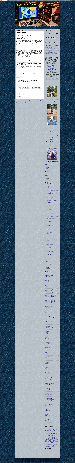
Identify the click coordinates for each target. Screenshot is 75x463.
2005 (47, 267)
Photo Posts (47, 366)
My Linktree (52, 68)
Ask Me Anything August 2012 (49, 296)
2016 (47, 170)
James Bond (47, 342)
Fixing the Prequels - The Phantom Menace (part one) (52, 193)
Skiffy (46, 382)
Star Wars (46, 388)
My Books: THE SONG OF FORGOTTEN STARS (51, 46)
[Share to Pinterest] (35, 73)
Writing (46, 420)
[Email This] (32, 73)
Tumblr (46, 409)
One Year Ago (49, 228)
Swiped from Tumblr (48, 394)
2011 (47, 176)
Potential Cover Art (48, 371)
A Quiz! (48, 238)
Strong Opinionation (48, 392)
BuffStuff (48, 226)
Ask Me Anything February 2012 (50, 300)
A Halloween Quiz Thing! (51, 187)
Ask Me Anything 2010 (48, 291)
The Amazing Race (48, 398)
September (48, 253)
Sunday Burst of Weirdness (51, 197)
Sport (46, 385)
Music (46, 349)
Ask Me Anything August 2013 (49, 297)
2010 (47, 178)
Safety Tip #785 (49, 245)
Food (46, 330)
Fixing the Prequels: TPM (49, 328)
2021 (47, 163)
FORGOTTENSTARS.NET (52, 66)
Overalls (46, 362)
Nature (46, 353)
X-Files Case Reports (48, 423)
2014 (47, 172)
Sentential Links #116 (50, 194)
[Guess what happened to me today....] (52, 433)
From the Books (47, 332)
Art (45, 285)
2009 (47, 179)
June (48, 257)
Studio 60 (46, 393)
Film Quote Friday (48, 325)
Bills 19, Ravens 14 (49, 209)
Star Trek (46, 387)
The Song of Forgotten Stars (49, 402)
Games (46, 333)
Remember (48, 222)
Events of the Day (47, 321)
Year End (46, 424)
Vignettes (46, 414)
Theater (46, 403)
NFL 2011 (46, 358)
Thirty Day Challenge (48, 404)
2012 (47, 175)
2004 (47, 268)
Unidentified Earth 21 (50, 215)
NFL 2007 (46, 354)
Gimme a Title (47, 337)
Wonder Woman (47, 418)
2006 (47, 265)
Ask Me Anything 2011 (48, 292)
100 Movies (47, 276)
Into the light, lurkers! (50, 205)
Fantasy (46, 322)
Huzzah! (48, 203)
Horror (46, 341)
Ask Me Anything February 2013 (50, 301)
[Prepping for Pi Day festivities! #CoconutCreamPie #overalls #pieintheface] (52, 430)
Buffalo (46, 308)
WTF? (46, 421)
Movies (46, 348)
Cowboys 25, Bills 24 (50, 232)
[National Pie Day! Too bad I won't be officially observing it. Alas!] (52, 445)
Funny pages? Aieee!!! (50, 248)
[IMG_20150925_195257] (52, 149)
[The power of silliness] (51, 435)
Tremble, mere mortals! (50, 243)
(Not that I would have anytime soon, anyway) (52, 236)
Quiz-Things (47, 372)
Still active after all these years (51, 219)
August (48, 254)
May (48, 258)
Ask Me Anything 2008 (48, 289)
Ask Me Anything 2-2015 (49, 287)
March (48, 261)
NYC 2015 (46, 359)
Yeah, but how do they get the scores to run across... (52, 201)
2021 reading (47, 279)
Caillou (46, 311)
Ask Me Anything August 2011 (49, 295)
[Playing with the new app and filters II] (52, 446)
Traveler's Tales (47, 408)
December (48, 183)
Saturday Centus (47, 375)
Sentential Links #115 (50, 210)
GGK (46, 336)
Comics (46, 312)
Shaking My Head (48, 380)
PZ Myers (18, 35)
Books (46, 307)
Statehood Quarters (48, 390)
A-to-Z (46, 280)
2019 (47, 165)
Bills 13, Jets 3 (49, 196)
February (48, 262)
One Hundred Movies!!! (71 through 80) (52, 217)
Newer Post (18, 100)
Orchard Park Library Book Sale (50, 361)
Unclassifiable (47, 410)
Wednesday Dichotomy (48, 415)
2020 (47, 164)
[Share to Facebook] (34, 73)
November (48, 185)
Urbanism (46, 413)
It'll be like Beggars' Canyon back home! (52, 240)
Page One (46, 363)
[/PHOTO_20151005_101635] (51, 150)
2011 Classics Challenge (48, 277)
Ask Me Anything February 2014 (50, 302)
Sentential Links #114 (50, 221)
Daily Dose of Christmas (48, 317)
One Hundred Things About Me (50, 48)
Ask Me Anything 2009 (48, 290)
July (47, 255)
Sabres (46, 374)
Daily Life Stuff (47, 318)
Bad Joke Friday (47, 304)
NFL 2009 (46, 356)
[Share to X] (33, 73)
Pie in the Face (47, 367)
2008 (47, 181)
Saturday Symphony (48, 377)
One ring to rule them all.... (51, 225)
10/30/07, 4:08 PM (21, 94)
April (48, 260)
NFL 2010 (46, 357)
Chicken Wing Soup (48, 51)
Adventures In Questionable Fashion (50, 282)
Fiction (46, 323)
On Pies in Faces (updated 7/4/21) (50, 52)
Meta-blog (46, 347)
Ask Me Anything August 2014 (49, 299)
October (48, 186)
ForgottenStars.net (49, 36)
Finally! (48, 250)
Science (46, 378)
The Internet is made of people (51, 218)
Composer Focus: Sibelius (49, 313)
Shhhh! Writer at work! (50, 202)
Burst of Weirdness (48, 310)
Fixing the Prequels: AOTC (49, 326)
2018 (47, 167)
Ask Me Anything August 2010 (49, 294)
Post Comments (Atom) (24, 102)
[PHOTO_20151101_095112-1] (52, 148)
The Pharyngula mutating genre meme (52, 234)
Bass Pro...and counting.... (51, 229)
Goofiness (46, 338)
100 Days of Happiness (48, 275)
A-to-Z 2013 (47, 281)
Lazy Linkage (47, 344)
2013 (47, 174)
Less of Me (46, 346)
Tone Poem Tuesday (48, 405)
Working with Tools (48, 419)
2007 (47, 182)
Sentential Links (47, 379)
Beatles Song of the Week (49, 305)
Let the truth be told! (50, 251)
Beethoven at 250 (47, 306)
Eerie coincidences (49, 212)
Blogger (43, 460)
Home (30, 100)
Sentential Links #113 (50, 241)
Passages (46, 364)
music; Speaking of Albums (49, 351)
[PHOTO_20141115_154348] (51, 98)
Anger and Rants (47, 284)
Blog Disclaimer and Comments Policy (51, 53)
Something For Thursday (49, 383)
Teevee (46, 397)
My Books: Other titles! (48, 47)
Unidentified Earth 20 (50, 231)
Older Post (41, 100)
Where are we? (49, 206)
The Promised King (48, 400)
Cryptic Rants (47, 316)
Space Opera (47, 384)
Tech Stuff (46, 395)
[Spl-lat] (52, 431)
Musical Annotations (48, 352)
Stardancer (46, 389)
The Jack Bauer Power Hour (49, 399)
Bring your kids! (49, 247)
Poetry (46, 368)
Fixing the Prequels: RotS (49, 327)
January (48, 264)
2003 (47, 270)
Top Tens (46, 407)
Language (46, 343)
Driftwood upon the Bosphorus (50, 320)
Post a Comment (19, 96)
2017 (47, 168)
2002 (47, 271)
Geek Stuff (46, 335)
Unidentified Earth (48, 411)
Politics (46, 369)
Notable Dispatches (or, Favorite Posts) (51, 49)
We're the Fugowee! (50, 189)
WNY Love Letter (48, 416)
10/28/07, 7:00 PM (21, 82)
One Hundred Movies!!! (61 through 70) (52, 191)
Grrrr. (48, 208)
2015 (47, 171)
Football (46, 331)
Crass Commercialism (48, 315)
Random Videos (47, 373)
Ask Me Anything (48, 286)
